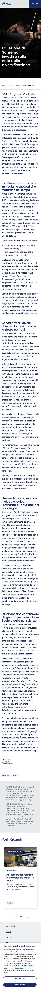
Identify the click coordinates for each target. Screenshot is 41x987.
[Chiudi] (39, 946)
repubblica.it (7, 759)
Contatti (8, 937)
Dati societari (10, 926)
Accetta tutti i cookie (19, 984)
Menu (33, 4)
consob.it (6, 761)
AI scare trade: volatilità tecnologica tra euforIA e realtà (20, 877)
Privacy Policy (19, 968)
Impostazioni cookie (20, 978)
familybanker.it (8, 763)
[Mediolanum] (6, 4)
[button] (27, 917)
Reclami (8, 932)
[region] (20, 965)
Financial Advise (30, 85)
